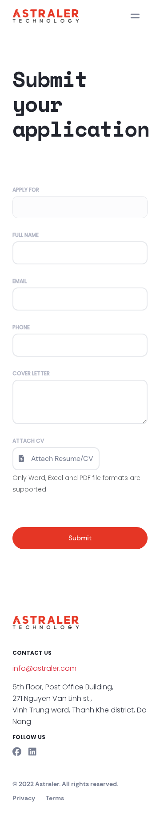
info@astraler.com (44, 668)
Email (19, 281)
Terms (55, 798)
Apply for (25, 190)
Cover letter (31, 373)
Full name (25, 235)
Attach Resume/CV (62, 458)
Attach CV (28, 441)
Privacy (23, 798)
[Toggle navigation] (135, 16)
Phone (21, 327)
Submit (80, 538)
